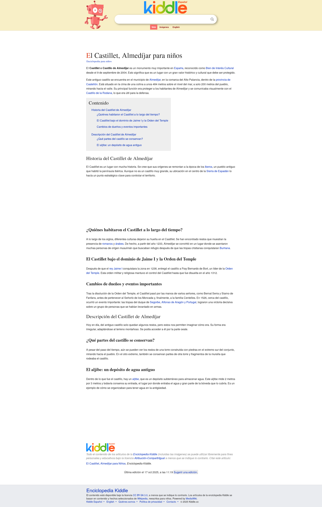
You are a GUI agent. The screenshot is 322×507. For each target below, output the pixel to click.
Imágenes (164, 27)
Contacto (171, 501)
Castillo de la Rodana (99, 93)
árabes (119, 244)
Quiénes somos (127, 501)
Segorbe (155, 302)
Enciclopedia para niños (99, 61)
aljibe (135, 379)
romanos (107, 244)
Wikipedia (142, 498)
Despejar (205, 19)
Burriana (225, 248)
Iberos (208, 167)
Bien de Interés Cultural (220, 68)
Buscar (212, 19)
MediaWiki (191, 498)
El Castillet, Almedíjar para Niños (106, 463)
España (178, 68)
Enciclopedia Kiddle (145, 454)
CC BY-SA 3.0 (140, 495)
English (176, 27)
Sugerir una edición (185, 472)
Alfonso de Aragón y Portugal (179, 302)
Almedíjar (155, 80)
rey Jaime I (115, 268)
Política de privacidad (151, 501)
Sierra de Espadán (217, 171)
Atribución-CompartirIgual (149, 458)
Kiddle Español (94, 501)
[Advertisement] (160, 40)
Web (154, 27)
